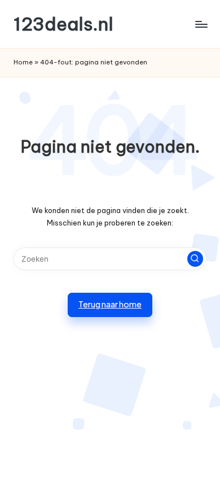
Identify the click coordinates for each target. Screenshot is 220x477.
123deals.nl (63, 24)
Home (23, 62)
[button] (195, 259)
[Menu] (200, 24)
